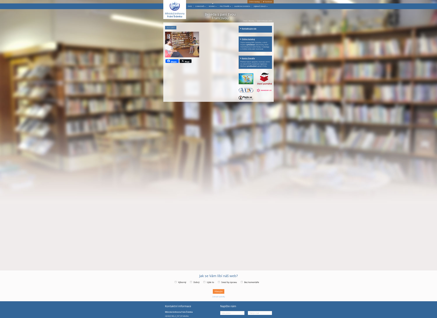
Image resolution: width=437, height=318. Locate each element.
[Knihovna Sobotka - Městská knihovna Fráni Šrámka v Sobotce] (174, 9)
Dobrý (196, 282)
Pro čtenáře (225, 6)
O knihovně (199, 6)
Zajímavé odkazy (260, 6)
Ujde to (210, 282)
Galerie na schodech (242, 6)
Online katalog (254, 2)
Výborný (182, 282)
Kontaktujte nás (249, 28)
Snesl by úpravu (229, 282)
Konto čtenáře (248, 58)
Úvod (190, 6)
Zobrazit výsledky (218, 297)
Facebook (268, 2)
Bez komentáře (251, 282)
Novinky (212, 6)
